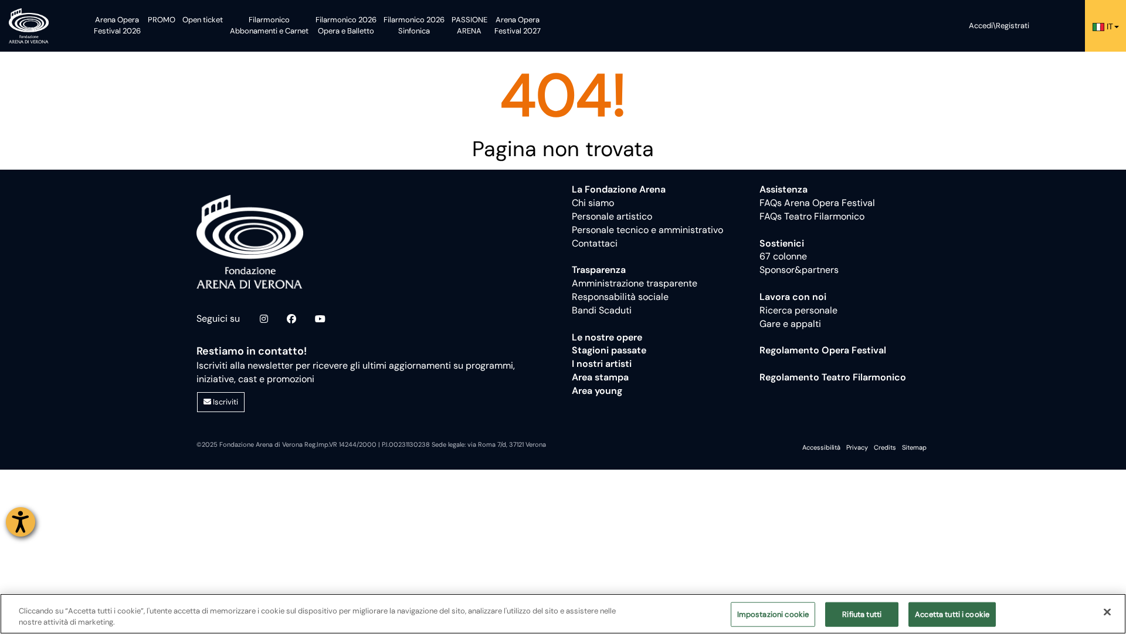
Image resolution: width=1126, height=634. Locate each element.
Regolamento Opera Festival (822, 350)
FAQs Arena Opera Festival (817, 203)
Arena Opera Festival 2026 (117, 25)
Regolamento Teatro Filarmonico (832, 377)
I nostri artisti (602, 364)
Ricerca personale (798, 310)
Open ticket (202, 20)
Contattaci (595, 243)
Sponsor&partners (799, 270)
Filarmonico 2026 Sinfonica (414, 25)
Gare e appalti (790, 324)
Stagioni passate (609, 350)
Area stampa (600, 377)
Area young (597, 391)
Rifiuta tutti (861, 614)
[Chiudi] (1107, 612)
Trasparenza (599, 270)
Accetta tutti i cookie (952, 614)
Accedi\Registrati (999, 26)
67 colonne (783, 256)
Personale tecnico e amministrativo (647, 230)
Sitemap (914, 447)
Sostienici (781, 243)
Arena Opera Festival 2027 (517, 25)
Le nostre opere (607, 337)
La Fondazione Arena (619, 189)
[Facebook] (291, 319)
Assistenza (783, 189)
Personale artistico (612, 216)
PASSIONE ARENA (469, 25)
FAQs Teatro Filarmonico (811, 216)
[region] (563, 613)
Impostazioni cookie (773, 614)
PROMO (161, 20)
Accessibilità (821, 447)
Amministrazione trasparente (634, 283)
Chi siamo (593, 203)
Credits (885, 447)
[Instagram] (264, 319)
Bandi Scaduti (602, 310)
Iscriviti (224, 402)
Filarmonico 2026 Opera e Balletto (346, 25)
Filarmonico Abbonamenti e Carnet (269, 25)
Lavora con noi (792, 297)
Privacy (857, 447)
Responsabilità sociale (620, 297)
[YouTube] (320, 319)
